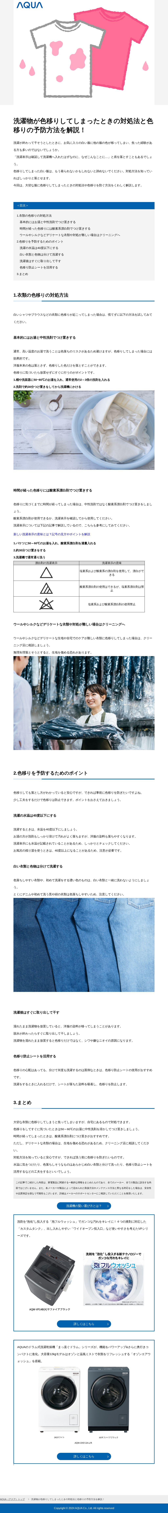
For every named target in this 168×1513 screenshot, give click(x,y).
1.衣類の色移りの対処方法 (34, 215)
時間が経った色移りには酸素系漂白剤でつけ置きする (54, 228)
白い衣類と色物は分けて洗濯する (40, 254)
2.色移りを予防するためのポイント (40, 241)
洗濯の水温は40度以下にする (37, 248)
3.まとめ (22, 274)
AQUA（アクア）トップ (12, 1499)
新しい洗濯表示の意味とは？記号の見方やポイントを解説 (51, 534)
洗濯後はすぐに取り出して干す (39, 261)
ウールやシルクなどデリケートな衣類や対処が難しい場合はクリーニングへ (68, 235)
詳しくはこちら (84, 1324)
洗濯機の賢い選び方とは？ (84, 1206)
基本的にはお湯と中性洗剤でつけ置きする (46, 222)
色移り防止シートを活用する (37, 267)
